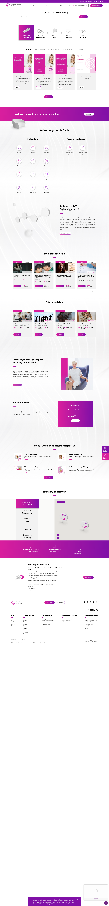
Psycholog (25, 620)
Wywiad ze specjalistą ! (31, 467)
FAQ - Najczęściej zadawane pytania (48, 620)
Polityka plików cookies (37, 642)
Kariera (12, 623)
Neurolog (24, 619)
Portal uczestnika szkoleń (89, 619)
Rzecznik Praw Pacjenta (46, 623)
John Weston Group (94, 641)
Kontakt (69, 5)
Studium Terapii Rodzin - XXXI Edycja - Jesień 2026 (85, 324)
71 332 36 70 (78, 549)
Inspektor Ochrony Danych (26, 642)
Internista (24, 631)
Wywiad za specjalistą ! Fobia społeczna (81, 467)
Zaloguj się (90, 1)
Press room (13, 624)
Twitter (96, 1)
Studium (86, 623)
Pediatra (24, 623)
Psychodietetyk (25, 624)
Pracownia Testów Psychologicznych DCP (69, 619)
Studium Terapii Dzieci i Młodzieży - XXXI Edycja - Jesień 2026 (43, 324)
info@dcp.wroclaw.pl (78, 553)
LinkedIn (102, 1)
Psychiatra (25, 621)
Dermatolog (25, 633)
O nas (29, 5)
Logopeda (25, 628)
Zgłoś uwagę (13, 625)
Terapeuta (25, 627)
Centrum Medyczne (50, 5)
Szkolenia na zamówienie (89, 624)
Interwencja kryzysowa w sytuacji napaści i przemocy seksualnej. (64, 276)
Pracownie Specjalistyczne (38, 5)
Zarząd (12, 620)
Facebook (94, 1)
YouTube (100, 1)
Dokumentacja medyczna (46, 624)
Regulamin (44, 627)
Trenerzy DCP (87, 625)
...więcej (26, 459)
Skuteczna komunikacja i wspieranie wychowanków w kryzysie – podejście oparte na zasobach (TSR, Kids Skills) (43, 277)
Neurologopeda (25, 629)
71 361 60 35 (78, 551)
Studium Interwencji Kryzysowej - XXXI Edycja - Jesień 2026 (22, 324)
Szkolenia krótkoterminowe (89, 621)
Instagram (98, 1)
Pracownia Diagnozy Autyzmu (67, 620)
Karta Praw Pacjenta (45, 621)
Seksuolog (25, 625)
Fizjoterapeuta (25, 632)
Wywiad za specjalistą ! (31, 454)
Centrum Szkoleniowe (61, 5)
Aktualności (13, 621)
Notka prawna (46, 642)
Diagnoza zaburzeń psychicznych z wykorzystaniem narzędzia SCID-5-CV (86, 276)
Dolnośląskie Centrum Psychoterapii (13, 5)
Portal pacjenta (44, 619)
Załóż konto (96, 11)
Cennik (43, 625)
